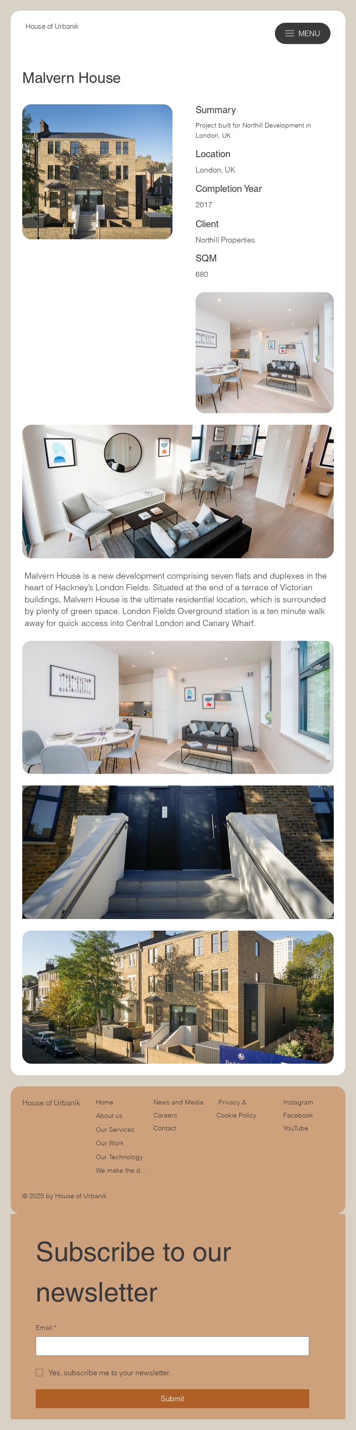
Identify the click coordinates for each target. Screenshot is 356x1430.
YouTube (295, 1128)
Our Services (115, 1129)
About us (109, 1115)
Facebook (298, 1115)
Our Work (110, 1143)
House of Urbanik (52, 26)
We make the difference (121, 1170)
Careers (165, 1115)
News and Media (178, 1102)
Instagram (298, 1102)
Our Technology (119, 1157)
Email (46, 1327)
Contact (165, 1128)
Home (105, 1102)
